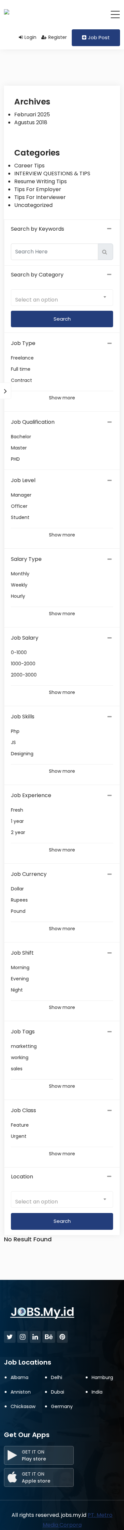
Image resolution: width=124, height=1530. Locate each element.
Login (30, 37)
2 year (18, 832)
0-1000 (19, 652)
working (19, 1057)
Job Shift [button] (22, 953)
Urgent (18, 1136)
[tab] (62, 343)
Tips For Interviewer (40, 197)
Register (57, 37)
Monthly (20, 573)
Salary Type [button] (26, 559)
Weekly (19, 585)
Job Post (99, 37)
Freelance (22, 358)
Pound (18, 911)
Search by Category (37, 274)
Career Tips (29, 165)
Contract (21, 380)
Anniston (21, 1392)
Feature (20, 1125)
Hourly (18, 596)
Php (15, 731)
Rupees (19, 900)
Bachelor (21, 436)
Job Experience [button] (31, 795)
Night (17, 990)
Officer (19, 506)
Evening (20, 978)
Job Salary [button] (24, 638)
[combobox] (62, 297)
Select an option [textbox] (36, 299)
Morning (20, 967)
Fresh (17, 810)
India (97, 1392)
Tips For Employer (37, 189)
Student (20, 517)
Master (19, 448)
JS (13, 742)
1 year (17, 821)
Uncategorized (33, 205)
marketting (24, 1046)
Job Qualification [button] (33, 422)
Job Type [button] (23, 343)
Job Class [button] (23, 1110)
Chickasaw (23, 1406)
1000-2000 (23, 663)
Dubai (57, 1392)
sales (16, 1068)
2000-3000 (24, 675)
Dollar (17, 888)
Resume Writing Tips (40, 181)
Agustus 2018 (30, 122)
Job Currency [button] (29, 874)
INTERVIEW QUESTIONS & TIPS (52, 173)
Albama (19, 1377)
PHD (15, 459)
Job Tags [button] (23, 1031)
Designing (22, 753)
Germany (62, 1406)
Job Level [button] (23, 480)
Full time (20, 369)
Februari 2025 (32, 114)
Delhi (56, 1377)
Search (62, 1221)
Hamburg (102, 1377)
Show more (62, 397)
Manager (21, 495)
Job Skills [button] (22, 716)
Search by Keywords (37, 229)
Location (22, 1176)
